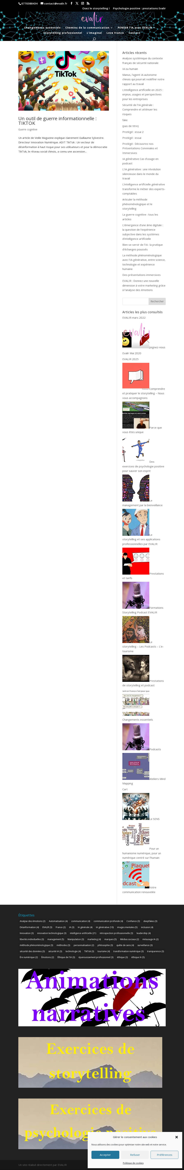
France (61, 927)
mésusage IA (150, 939)
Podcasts (155, 749)
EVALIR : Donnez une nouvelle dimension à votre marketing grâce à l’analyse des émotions (143, 285)
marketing (94, 939)
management (55, 939)
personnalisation (84, 945)
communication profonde (108, 921)
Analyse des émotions (32, 921)
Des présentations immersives (141, 275)
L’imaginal (94, 33)
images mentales (127, 927)
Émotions (47, 957)
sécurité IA (55, 951)
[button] (176, 1137)
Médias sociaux (129, 939)
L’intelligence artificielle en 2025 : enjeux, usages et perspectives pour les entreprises (142, 94)
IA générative (105, 927)
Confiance (133, 921)
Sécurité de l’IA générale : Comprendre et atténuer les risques (139, 109)
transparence (155, 951)
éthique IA (138, 957)
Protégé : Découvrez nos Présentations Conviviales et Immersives (140, 148)
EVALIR (47, 927)
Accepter (105, 1155)
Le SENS (154, 819)
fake (125, 120)
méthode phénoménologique (36, 945)
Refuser (135, 1155)
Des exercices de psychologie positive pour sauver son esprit (143, 466)
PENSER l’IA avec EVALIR (135, 27)
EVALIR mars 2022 (134, 317)
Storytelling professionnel (62, 33)
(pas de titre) (130, 126)
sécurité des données (32, 951)
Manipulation (76, 939)
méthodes (63, 945)
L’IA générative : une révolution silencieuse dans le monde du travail (141, 173)
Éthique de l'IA (66, 957)
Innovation (27, 933)
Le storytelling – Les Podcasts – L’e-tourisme (143, 646)
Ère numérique (29, 957)
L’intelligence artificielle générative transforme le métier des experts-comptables (143, 188)
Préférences (164, 1155)
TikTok (89, 951)
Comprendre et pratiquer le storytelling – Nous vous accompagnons (143, 393)
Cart (125, 789)
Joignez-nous (157, 347)
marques (110, 939)
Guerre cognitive (27, 129)
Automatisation (58, 921)
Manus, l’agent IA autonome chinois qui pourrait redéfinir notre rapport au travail (143, 79)
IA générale (85, 927)
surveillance (145, 945)
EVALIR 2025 (130, 359)
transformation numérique (128, 951)
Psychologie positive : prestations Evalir (139, 8)
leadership (144, 933)
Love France (115, 33)
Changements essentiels (42, 27)
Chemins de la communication (87, 27)
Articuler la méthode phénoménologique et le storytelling (137, 204)
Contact (134, 33)
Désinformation (29, 927)
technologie (73, 951)
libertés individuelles (32, 939)
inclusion (147, 927)
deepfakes (150, 921)
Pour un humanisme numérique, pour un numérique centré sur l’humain (141, 853)
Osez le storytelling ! (96, 8)
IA (71, 927)
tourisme (104, 951)
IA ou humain (130, 69)
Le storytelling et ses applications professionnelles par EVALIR (141, 539)
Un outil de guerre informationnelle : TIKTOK (57, 120)
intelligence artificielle (83, 933)
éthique (122, 957)
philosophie (105, 945)
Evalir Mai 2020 (131, 353)
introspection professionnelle (116, 933)
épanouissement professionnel (96, 957)
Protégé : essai (131, 138)
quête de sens (125, 945)
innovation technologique (51, 933)
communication (80, 921)
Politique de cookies (133, 1163)
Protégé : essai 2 (133, 132)
